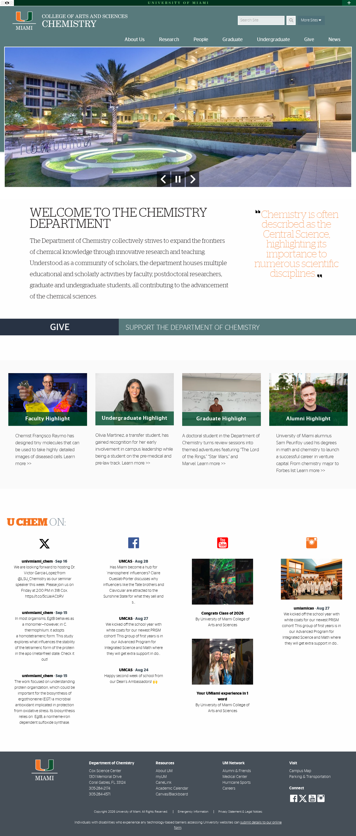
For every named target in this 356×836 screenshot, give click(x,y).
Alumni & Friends (236, 771)
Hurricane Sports (236, 783)
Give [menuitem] (309, 39)
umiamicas (304, 608)
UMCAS (125, 561)
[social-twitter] (302, 797)
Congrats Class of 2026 (222, 613)
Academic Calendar (172, 788)
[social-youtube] (312, 798)
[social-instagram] (321, 798)
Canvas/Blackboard (172, 794)
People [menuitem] (201, 39)
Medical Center (234, 777)
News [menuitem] (334, 39)
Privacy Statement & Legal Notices (240, 811)
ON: (36, 522)
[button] (344, 820)
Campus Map (300, 771)
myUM (161, 777)
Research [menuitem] (169, 39)
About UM (164, 771)
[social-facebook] (293, 798)
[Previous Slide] (163, 179)
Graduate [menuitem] (232, 39)
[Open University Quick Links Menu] (349, 3)
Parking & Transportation (310, 777)
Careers (228, 788)
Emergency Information (193, 811)
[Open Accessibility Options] (7, 3)
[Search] (291, 20)
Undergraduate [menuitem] (273, 39)
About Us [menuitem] (135, 39)
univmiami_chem (37, 561)
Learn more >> (136, 463)
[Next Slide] (192, 179)
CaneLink (164, 783)
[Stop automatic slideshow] (178, 179)
